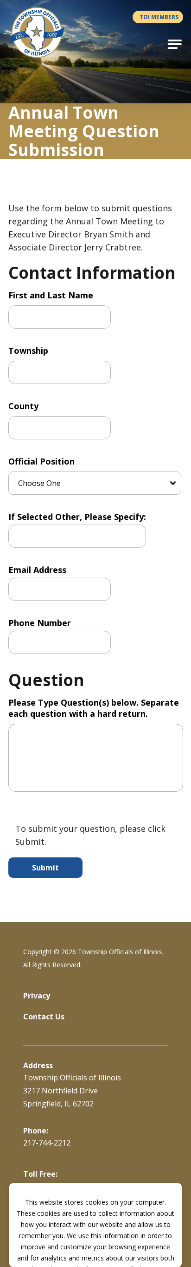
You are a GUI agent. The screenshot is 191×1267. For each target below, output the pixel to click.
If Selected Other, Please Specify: (77, 516)
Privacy (36, 996)
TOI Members (159, 17)
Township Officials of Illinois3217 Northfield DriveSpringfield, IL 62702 (72, 1090)
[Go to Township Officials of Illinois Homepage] (42, 32)
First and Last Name (50, 295)
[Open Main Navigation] (174, 44)
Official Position (41, 461)
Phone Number (39, 622)
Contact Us (43, 1016)
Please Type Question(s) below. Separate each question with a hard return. (93, 708)
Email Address (37, 569)
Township (28, 350)
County (23, 405)
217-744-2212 (46, 1143)
